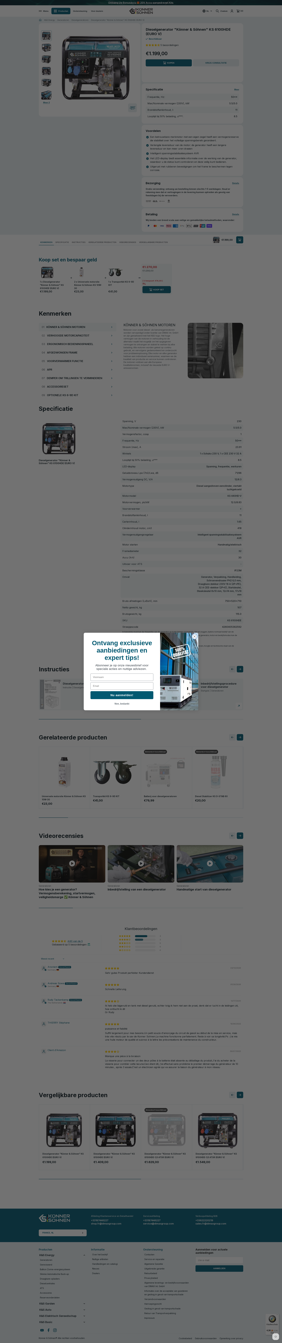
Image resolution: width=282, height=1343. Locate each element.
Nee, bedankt (122, 703)
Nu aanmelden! (121, 695)
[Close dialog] (194, 636)
